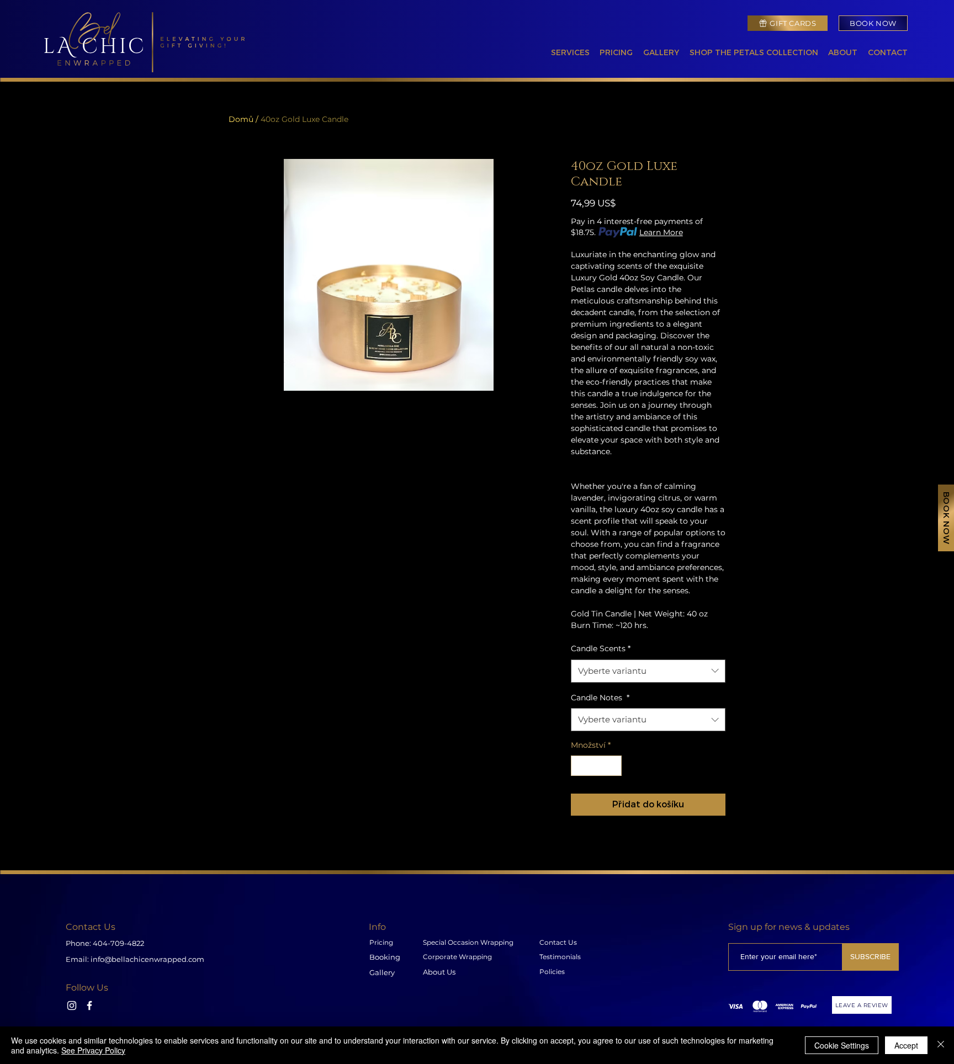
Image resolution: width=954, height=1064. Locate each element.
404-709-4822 (118, 943)
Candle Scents (600, 648)
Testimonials (560, 957)
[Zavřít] (940, 1045)
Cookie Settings (841, 1045)
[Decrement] (579, 765)
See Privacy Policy (93, 1050)
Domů (241, 119)
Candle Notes (600, 698)
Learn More (661, 232)
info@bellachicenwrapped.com (147, 959)
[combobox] (648, 671)
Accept (906, 1045)
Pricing (381, 942)
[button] (567, 52)
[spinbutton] (596, 765)
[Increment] (613, 765)
